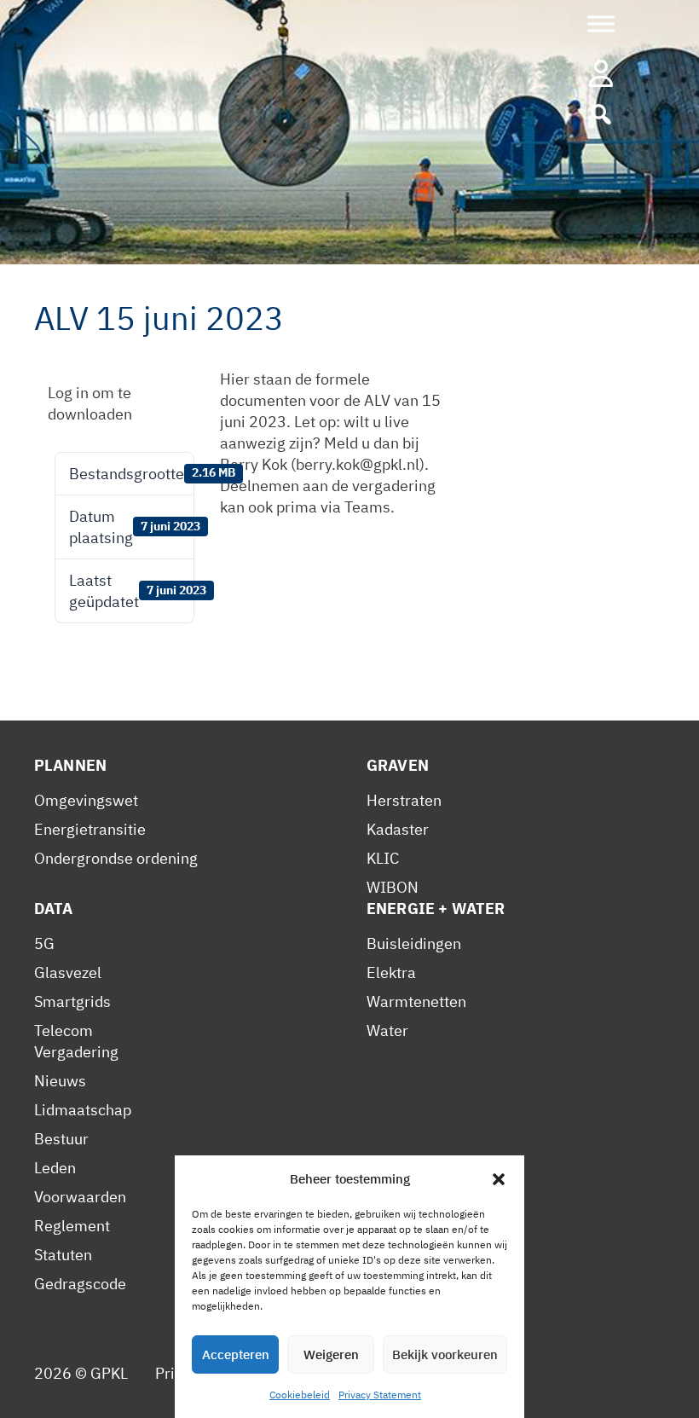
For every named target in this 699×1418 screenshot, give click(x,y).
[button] (498, 1179)
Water (387, 1030)
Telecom (63, 1030)
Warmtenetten (416, 1001)
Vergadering (76, 1052)
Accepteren (235, 1354)
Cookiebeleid (299, 1394)
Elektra (391, 972)
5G (44, 943)
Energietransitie (90, 829)
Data (53, 908)
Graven (398, 765)
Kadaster (398, 829)
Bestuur (61, 1139)
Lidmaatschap (82, 1110)
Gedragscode (80, 1284)
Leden (55, 1168)
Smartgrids (72, 1001)
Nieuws (60, 1081)
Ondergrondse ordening (116, 858)
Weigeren (331, 1354)
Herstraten (404, 800)
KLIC (383, 858)
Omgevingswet (86, 800)
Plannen (70, 765)
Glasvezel (67, 972)
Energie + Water (436, 908)
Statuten (63, 1255)
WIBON (393, 887)
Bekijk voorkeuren (445, 1354)
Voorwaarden (80, 1197)
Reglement (72, 1226)
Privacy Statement (379, 1394)
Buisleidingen (414, 943)
